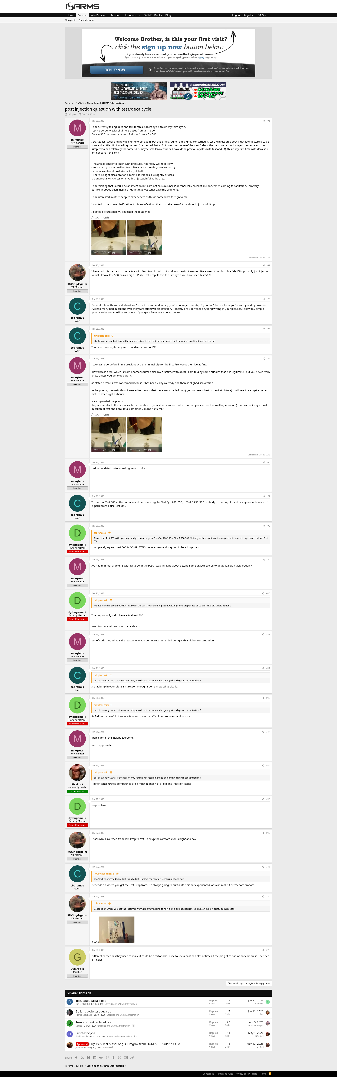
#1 (268, 120)
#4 (268, 328)
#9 (268, 559)
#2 (268, 265)
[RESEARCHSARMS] (197, 91)
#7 (268, 496)
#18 (268, 866)
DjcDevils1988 (83, 1003)
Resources (131, 15)
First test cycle (85, 1033)
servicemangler (255, 1025)
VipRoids (259, 1003)
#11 (268, 634)
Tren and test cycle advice (93, 1022)
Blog (168, 15)
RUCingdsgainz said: (104, 873)
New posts (70, 20)
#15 (268, 765)
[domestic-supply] (139, 91)
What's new (98, 15)
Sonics (79, 1025)
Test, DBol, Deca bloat (91, 1001)
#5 (268, 358)
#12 (268, 668)
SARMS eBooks (153, 15)
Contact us (208, 1073)
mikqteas (72, 114)
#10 (268, 593)
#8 (268, 525)
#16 (268, 799)
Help (254, 1073)
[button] (107, 15)
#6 (268, 462)
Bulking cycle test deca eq (93, 1011)
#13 (268, 697)
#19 (268, 896)
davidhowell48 (83, 1036)
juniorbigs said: (102, 335)
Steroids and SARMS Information (121, 1003)
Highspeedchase (84, 1014)
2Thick (260, 1046)
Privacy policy (243, 1073)
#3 (268, 299)
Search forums (86, 20)
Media (115, 15)
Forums (82, 15)
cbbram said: (100, 532)
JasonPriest (81, 1047)
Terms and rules (224, 1073)
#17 (268, 832)
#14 (268, 731)
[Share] (264, 121)
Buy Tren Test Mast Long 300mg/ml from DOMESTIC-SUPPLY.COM (134, 1044)
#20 (268, 950)
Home (70, 15)
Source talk (108, 1047)
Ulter (261, 1014)
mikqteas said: (101, 600)
